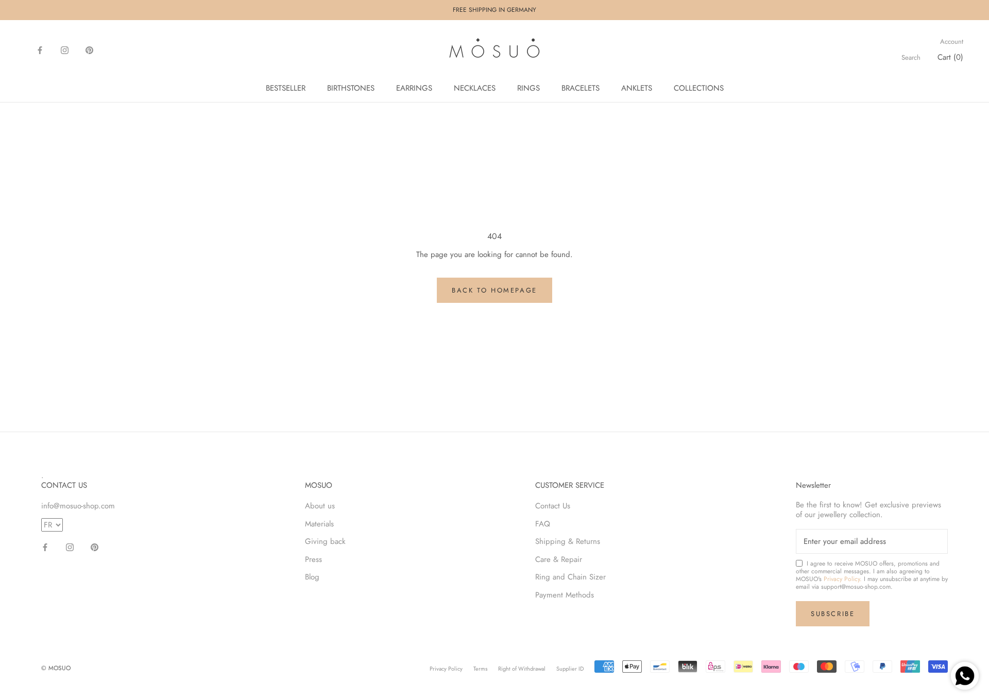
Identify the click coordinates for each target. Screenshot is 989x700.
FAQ (542, 524)
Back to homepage (494, 290)
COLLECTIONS (699, 88)
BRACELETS (580, 88)
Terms (480, 668)
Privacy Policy (446, 668)
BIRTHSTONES (350, 88)
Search (910, 58)
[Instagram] (65, 50)
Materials (319, 524)
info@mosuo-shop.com (78, 505)
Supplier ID (570, 668)
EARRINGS (414, 88)
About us (320, 505)
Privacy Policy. (843, 579)
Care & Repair (558, 559)
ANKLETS (636, 88)
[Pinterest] (89, 50)
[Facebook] (40, 50)
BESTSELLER (285, 88)
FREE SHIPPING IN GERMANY (494, 9)
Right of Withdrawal (521, 668)
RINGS (528, 88)
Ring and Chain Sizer (570, 577)
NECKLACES (475, 88)
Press (313, 559)
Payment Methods (564, 595)
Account (951, 42)
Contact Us (552, 505)
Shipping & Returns (567, 541)
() (950, 57)
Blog (312, 577)
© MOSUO (56, 668)
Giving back (325, 541)
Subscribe (833, 614)
